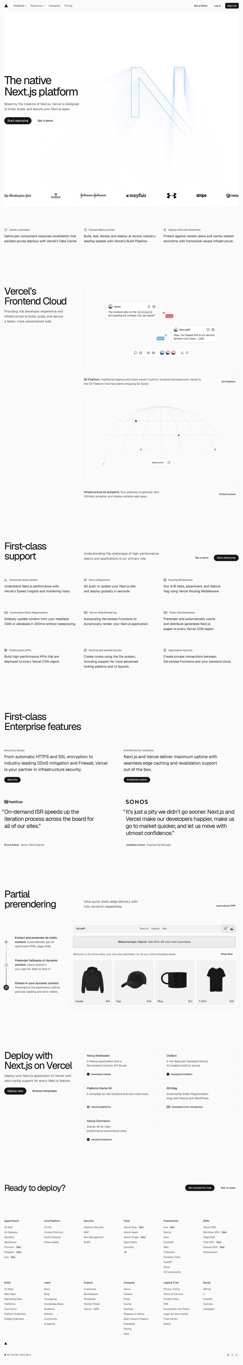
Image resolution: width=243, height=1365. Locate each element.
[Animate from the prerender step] (6, 965)
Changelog (50, 1299)
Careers (128, 1294)
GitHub (207, 1289)
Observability (51, 1242)
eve (9, 1257)
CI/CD (47, 1227)
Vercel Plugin (134, 1237)
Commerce (10, 1308)
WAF (86, 1232)
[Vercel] (6, 6)
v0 (125, 1252)
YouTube (208, 1304)
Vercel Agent (131, 1232)
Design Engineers (14, 1318)
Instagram (209, 1308)
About (127, 1289)
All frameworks (172, 1272)
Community (50, 1318)
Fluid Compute (52, 1237)
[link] (201, 6)
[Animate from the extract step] (6, 942)
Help (126, 1333)
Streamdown (210, 1252)
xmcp (166, 1267)
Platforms (9, 1304)
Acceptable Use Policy (176, 1308)
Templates (90, 1299)
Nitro (166, 1247)
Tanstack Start (171, 1257)
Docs (47, 1289)
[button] (227, 954)
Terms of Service (173, 1294)
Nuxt (166, 1237)
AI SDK (8, 1227)
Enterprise (129, 1323)
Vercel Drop (134, 1227)
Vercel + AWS (91, 1308)
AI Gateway (11, 1232)
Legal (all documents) (175, 1313)
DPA (165, 1304)
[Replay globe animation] (169, 462)
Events (127, 1304)
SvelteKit (168, 1242)
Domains (129, 1247)
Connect (12, 1247)
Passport (12, 1252)
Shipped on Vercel (134, 1313)
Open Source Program (136, 1318)
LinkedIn (208, 1299)
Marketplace (91, 1294)
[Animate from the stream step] (6, 987)
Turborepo (169, 1252)
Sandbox (9, 1237)
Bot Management (94, 1237)
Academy (49, 1308)
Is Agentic (49, 1323)
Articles (48, 1313)
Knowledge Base (54, 1304)
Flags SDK (209, 1237)
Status (167, 1323)
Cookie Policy (171, 1299)
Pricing (127, 1328)
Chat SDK (212, 1242)
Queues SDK (213, 1247)
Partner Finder (92, 1304)
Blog (46, 1294)
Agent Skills (130, 1242)
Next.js (167, 1232)
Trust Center (170, 1318)
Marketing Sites (13, 1299)
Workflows (10, 1242)
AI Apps (8, 1289)
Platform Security (94, 1227)
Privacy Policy (171, 1289)
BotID (87, 1242)
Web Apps (10, 1294)
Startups (128, 1308)
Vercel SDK (209, 1227)
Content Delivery (53, 1232)
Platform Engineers (15, 1313)
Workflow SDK (214, 1232)
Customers (90, 1289)
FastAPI (167, 1262)
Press (127, 1299)
